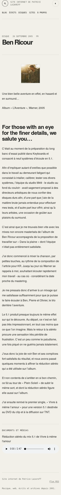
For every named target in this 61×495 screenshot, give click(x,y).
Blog (4, 12)
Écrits (12, 12)
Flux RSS (54, 481)
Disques (22, 12)
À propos (42, 12)
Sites (32, 12)
